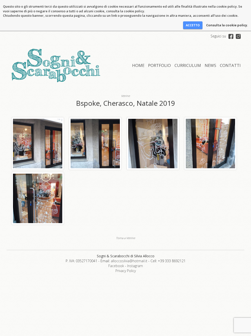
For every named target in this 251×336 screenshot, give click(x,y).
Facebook (116, 265)
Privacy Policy (125, 270)
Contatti (230, 65)
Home (138, 65)
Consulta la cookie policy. (227, 25)
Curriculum (188, 65)
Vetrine (125, 96)
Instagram (135, 265)
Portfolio (159, 65)
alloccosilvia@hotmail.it (129, 261)
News (210, 65)
